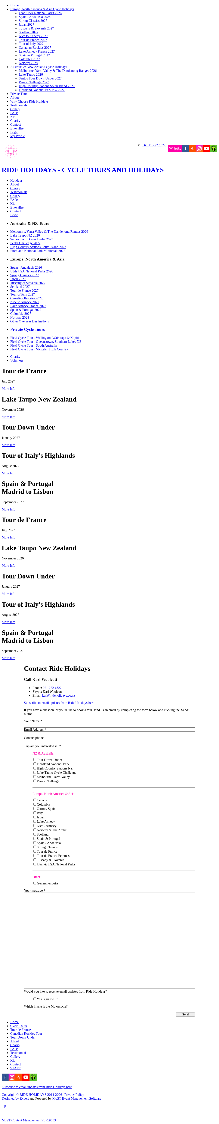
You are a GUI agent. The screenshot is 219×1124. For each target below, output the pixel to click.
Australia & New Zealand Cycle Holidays (38, 67)
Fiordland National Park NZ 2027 (42, 90)
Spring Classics (47, 847)
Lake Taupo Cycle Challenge (56, 772)
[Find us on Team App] (213, 151)
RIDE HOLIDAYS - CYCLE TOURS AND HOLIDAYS (83, 170)
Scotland (43, 834)
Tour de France (47, 851)
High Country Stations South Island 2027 (47, 86)
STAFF (15, 1068)
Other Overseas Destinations (29, 321)
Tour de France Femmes (53, 856)
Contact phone (34, 738)
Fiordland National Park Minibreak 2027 (37, 251)
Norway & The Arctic (52, 830)
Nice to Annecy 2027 (33, 36)
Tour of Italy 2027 (31, 44)
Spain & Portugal (48, 838)
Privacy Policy (74, 1094)
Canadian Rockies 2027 (35, 47)
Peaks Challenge (48, 781)
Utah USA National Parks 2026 (40, 13)
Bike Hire (17, 128)
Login (14, 132)
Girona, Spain (46, 809)
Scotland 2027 (28, 32)
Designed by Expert (15, 1098)
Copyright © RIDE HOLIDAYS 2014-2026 (32, 1094)
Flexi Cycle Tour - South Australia (33, 345)
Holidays (16, 180)
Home (14, 5)
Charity (15, 120)
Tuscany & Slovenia (50, 860)
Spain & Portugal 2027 (34, 55)
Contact (15, 124)
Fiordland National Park (53, 764)
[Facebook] (185, 151)
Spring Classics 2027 (33, 20)
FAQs (14, 113)
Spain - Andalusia (49, 843)
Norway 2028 (28, 63)
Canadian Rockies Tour (26, 1033)
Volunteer (16, 360)
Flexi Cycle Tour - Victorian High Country (39, 349)
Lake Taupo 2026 (31, 74)
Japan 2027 (26, 24)
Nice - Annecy (46, 826)
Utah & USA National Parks (56, 864)
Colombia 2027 (29, 59)
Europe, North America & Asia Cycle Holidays (42, 9)
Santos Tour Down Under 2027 (40, 78)
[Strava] (192, 151)
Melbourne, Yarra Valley (53, 777)
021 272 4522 (52, 688)
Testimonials (18, 105)
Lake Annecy (46, 821)
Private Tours (19, 94)
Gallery (15, 109)
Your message (34, 890)
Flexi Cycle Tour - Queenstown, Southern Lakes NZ (45, 341)
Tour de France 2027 (33, 40)
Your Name (33, 721)
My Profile (17, 136)
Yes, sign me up (47, 999)
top (4, 1106)
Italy (40, 813)
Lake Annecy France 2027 (37, 51)
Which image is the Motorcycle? (46, 1006)
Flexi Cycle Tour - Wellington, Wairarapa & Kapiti (44, 338)
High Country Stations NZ (55, 768)
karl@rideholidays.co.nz (58, 695)
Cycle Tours (18, 1026)
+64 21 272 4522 (154, 145)
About (14, 97)
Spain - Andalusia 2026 (34, 17)
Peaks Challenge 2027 (34, 82)
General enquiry (48, 883)
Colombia (43, 804)
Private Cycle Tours (27, 329)
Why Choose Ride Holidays (29, 101)
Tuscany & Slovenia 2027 (36, 28)
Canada (42, 800)
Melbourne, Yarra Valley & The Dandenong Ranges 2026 (58, 70)
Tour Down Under (49, 760)
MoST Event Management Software (76, 1098)
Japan (40, 817)
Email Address (35, 729)
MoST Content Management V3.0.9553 (29, 1120)
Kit (12, 117)
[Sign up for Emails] (175, 151)
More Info (8, 388)
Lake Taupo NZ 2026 (25, 235)
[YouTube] (206, 151)
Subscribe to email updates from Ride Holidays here (59, 703)
